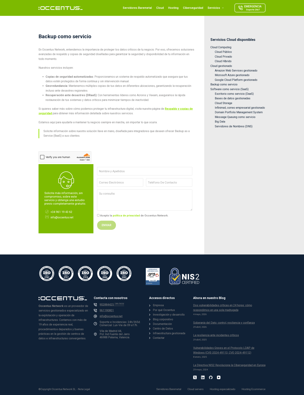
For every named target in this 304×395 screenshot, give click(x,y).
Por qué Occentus (164, 310)
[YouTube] (218, 377)
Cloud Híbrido (223, 61)
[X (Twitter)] (195, 377)
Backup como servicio (224, 84)
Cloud (160, 8)
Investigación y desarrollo (169, 314)
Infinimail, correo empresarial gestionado (240, 107)
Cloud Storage (223, 103)
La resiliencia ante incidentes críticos (216, 335)
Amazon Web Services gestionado (236, 70)
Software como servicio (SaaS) (229, 89)
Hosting (173, 8)
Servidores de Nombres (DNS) (233, 126)
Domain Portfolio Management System (239, 112)
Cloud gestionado (221, 66)
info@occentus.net (61, 217)
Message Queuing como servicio (235, 117)
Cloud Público (223, 52)
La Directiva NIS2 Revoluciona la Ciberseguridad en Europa (229, 365)
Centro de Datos (163, 328)
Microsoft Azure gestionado (232, 75)
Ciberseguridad (193, 8)
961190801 (107, 310)
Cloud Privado (223, 56)
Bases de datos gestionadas (232, 98)
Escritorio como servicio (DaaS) (234, 93)
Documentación (162, 324)
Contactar (158, 338)
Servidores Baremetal (137, 8)
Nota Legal (84, 389)
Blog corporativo (163, 319)
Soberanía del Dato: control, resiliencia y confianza (224, 322)
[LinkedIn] (203, 377)
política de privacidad (126, 215)
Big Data (220, 121)
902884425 (112, 304)
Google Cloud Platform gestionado (236, 80)
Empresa (158, 305)
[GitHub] (211, 377)
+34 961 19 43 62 (61, 212)
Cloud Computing (220, 47)
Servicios (214, 8)
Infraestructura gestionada (169, 333)
